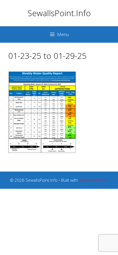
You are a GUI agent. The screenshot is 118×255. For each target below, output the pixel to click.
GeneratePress (93, 180)
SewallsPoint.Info (59, 13)
